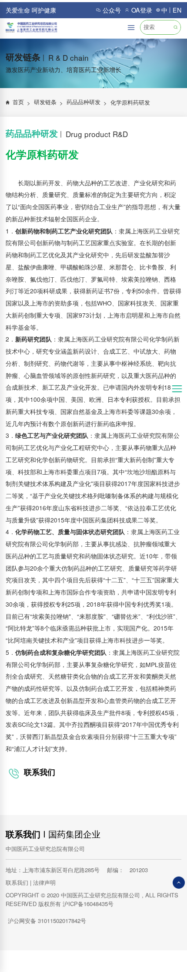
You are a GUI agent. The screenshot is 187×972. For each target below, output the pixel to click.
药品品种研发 (87, 102)
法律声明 (44, 882)
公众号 (112, 10)
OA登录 (141, 10)
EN (177, 10)
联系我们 (23, 834)
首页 (22, 102)
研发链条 (48, 102)
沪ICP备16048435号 (88, 904)
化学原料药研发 (130, 102)
